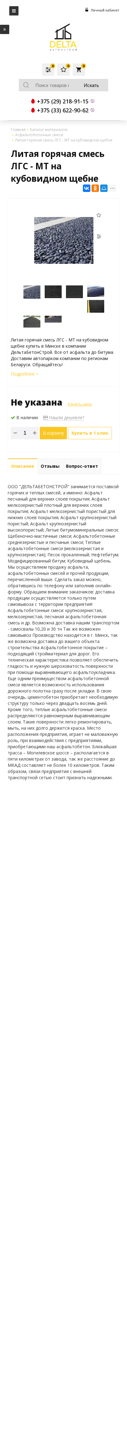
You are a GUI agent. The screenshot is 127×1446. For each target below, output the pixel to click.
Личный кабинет (104, 10)
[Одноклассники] (95, 188)
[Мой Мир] (104, 188)
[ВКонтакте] (86, 188)
